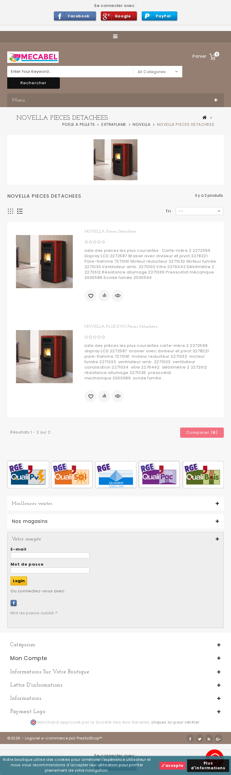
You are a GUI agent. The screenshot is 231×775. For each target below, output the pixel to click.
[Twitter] (200, 738)
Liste (20, 211)
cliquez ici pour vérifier (175, 722)
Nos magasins (30, 521)
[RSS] (209, 738)
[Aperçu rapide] (118, 296)
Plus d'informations (208, 765)
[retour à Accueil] (204, 117)
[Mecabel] (33, 57)
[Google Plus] (218, 738)
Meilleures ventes (32, 503)
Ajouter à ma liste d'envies (91, 296)
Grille (11, 211)
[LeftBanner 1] (115, 474)
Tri (168, 211)
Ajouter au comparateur (104, 296)
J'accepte (172, 765)
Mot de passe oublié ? (34, 613)
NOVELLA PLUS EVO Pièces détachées (121, 326)
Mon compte (28, 658)
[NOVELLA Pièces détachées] (44, 261)
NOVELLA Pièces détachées (110, 231)
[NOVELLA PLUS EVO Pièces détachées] (44, 357)
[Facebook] (14, 603)
